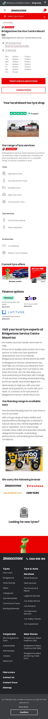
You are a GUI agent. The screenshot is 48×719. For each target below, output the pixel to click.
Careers (6, 656)
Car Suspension (31, 624)
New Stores (31, 634)
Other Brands (9, 583)
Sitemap (7, 687)
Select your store (16, 16)
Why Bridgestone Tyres (10, 639)
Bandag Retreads (11, 608)
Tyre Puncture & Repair (31, 589)
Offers (5, 588)
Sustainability (9, 645)
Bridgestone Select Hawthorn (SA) (32, 639)
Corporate (9, 634)
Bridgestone (8, 578)
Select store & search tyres (23, 81)
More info (6, 307)
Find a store (9, 672)
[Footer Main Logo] (13, 559)
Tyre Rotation (30, 606)
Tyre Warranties (10, 598)
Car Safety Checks (32, 619)
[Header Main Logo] (16, 10)
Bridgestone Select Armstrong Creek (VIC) (32, 656)
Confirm (24, 712)
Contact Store (23, 90)
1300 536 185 (37, 559)
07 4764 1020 (10, 50)
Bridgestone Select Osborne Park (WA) (32, 647)
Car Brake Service (32, 601)
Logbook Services (32, 596)
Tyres (6, 568)
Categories (8, 593)
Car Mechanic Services (30, 612)
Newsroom (8, 661)
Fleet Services (30, 583)
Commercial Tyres (11, 603)
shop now (36, 3)
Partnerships (8, 651)
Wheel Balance (31, 578)
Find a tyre (7, 572)
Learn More (23, 706)
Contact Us (8, 677)
